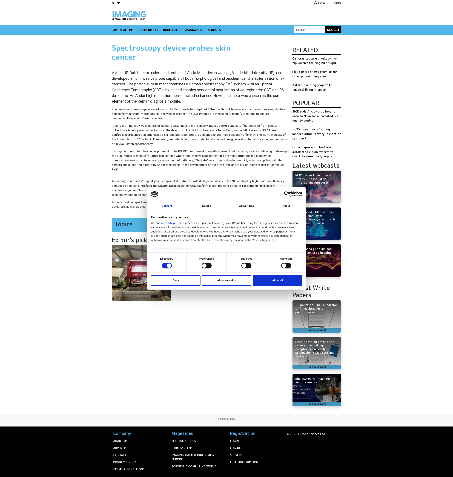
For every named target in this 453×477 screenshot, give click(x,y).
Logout (236, 448)
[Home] (129, 12)
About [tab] (286, 205)
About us (120, 441)
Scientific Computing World (194, 466)
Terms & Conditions (128, 469)
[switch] (207, 265)
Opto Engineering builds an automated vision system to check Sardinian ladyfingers (313, 151)
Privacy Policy (124, 462)
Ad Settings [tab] (246, 205)
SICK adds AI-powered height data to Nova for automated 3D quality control (315, 115)
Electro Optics (184, 441)
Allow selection (226, 280)
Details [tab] (206, 205)
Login (234, 441)
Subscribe (237, 455)
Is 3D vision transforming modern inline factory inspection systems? (316, 133)
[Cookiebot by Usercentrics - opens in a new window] (286, 194)
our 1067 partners (172, 223)
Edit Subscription (244, 462)
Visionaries (193, 30)
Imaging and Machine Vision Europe (193, 457)
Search (333, 30)
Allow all (277, 280)
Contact (120, 455)
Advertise (120, 448)
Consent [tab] (167, 205)
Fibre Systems (182, 448)
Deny (176, 280)
